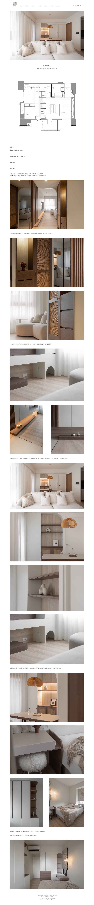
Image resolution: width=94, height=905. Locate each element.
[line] (80, 5)
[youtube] (78, 5)
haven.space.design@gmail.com (47, 899)
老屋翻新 (51, 896)
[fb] (73, 5)
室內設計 (42, 896)
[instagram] (76, 5)
